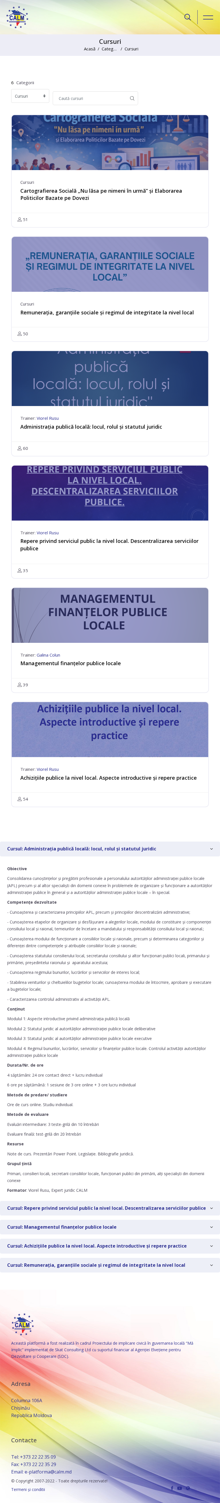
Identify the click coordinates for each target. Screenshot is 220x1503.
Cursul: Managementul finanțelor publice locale (62, 1227)
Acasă (89, 49)
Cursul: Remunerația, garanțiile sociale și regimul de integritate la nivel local (96, 1265)
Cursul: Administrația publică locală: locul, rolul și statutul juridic (81, 849)
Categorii (110, 49)
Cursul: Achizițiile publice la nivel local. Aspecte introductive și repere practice (97, 1246)
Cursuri (131, 49)
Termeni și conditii (28, 1489)
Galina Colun (48, 655)
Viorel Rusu (48, 418)
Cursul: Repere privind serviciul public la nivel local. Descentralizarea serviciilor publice (106, 1208)
